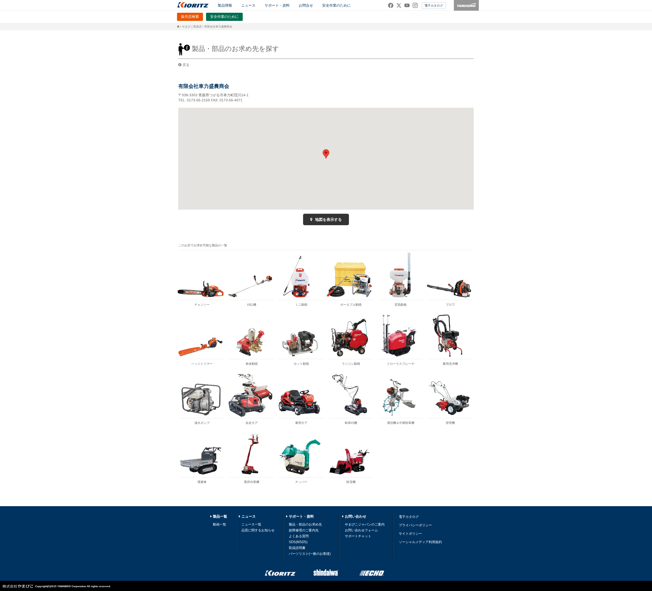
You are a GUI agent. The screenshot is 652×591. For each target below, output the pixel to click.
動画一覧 (219, 524)
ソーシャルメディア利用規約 (420, 542)
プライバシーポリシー (415, 525)
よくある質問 (299, 536)
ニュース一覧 (251, 524)
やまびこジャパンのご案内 (365, 524)
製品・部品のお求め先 (305, 524)
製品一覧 (220, 516)
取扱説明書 (297, 548)
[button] (326, 154)
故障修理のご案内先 (304, 530)
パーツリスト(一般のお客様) (310, 554)
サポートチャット (358, 536)
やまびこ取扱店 (192, 26)
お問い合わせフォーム (361, 530)
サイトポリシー (410, 533)
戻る (185, 65)
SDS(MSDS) (298, 542)
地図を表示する (328, 219)
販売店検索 (190, 17)
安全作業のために (336, 5)
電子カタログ (434, 5)
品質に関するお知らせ (258, 530)
